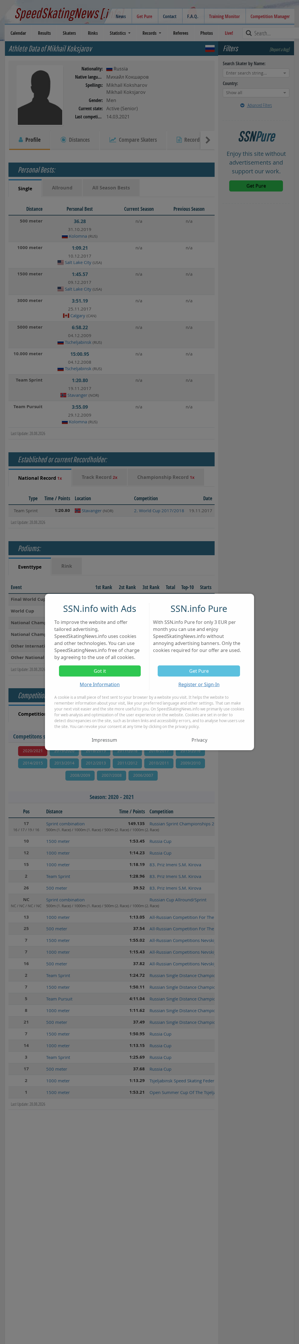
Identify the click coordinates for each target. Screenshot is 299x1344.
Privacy (199, 740)
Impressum (104, 740)
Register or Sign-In (199, 684)
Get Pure (199, 671)
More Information (100, 684)
